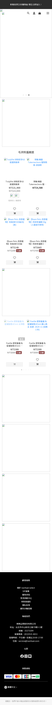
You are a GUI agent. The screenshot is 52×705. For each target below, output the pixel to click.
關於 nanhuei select (26, 587)
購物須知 (26, 594)
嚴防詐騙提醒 (26, 608)
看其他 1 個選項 (14, 200)
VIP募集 (26, 591)
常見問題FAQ (26, 598)
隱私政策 (26, 605)
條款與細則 (26, 601)
